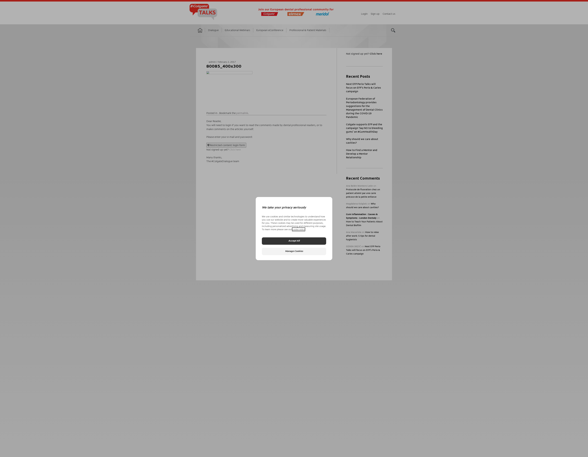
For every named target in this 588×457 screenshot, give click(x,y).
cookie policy (298, 229)
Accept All (294, 241)
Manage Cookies (294, 251)
